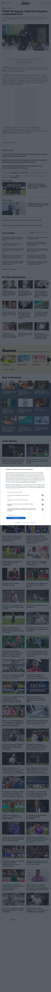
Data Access (25, 522)
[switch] (42, 495)
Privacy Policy (33, 522)
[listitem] (25, 492)
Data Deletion (18, 522)
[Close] (48, 469)
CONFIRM (15, 517)
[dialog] (25, 496)
